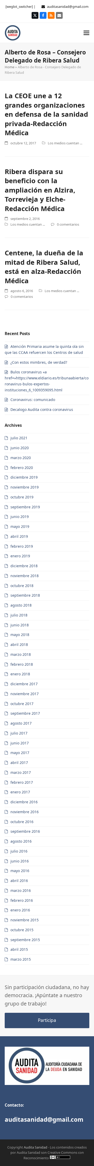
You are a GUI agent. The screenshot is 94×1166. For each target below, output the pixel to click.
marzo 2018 (20, 654)
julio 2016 (18, 851)
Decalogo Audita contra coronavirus (41, 409)
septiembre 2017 (25, 713)
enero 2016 (20, 910)
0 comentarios (68, 224)
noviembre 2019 (24, 487)
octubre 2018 (21, 585)
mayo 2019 (19, 526)
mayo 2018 (19, 634)
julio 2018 (18, 615)
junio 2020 (19, 447)
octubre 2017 (21, 703)
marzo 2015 (20, 959)
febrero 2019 (21, 546)
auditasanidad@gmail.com (68, 6)
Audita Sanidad (35, 1147)
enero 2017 (20, 791)
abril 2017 (19, 762)
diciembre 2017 (24, 683)
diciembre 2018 (24, 565)
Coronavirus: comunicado (32, 399)
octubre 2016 (21, 821)
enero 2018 (20, 673)
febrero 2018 (21, 664)
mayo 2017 (19, 752)
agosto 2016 (21, 841)
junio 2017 (19, 743)
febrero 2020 (21, 467)
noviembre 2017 (24, 693)
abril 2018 (19, 644)
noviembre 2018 (24, 575)
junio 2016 (19, 861)
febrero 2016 (21, 900)
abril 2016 (19, 880)
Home (9, 67)
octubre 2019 (21, 497)
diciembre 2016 (24, 801)
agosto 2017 (21, 723)
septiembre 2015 (25, 939)
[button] (86, 32)
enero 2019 (20, 555)
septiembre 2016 (25, 831)
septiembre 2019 (25, 506)
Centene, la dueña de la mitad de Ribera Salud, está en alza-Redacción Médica (44, 266)
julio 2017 (18, 733)
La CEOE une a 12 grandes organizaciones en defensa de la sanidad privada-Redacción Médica (46, 114)
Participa (47, 1020)
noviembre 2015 (24, 919)
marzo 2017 (20, 772)
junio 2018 (19, 624)
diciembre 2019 (24, 477)
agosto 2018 (21, 605)
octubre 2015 (21, 929)
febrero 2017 (21, 782)
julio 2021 (18, 437)
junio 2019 (19, 516)
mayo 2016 (19, 870)
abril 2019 (19, 536)
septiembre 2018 (25, 595)
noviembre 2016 (24, 811)
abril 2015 (19, 949)
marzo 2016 (20, 890)
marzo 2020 (20, 457)
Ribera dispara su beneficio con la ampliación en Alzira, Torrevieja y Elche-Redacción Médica (40, 190)
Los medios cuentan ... (65, 143)
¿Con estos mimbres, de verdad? (38, 362)
